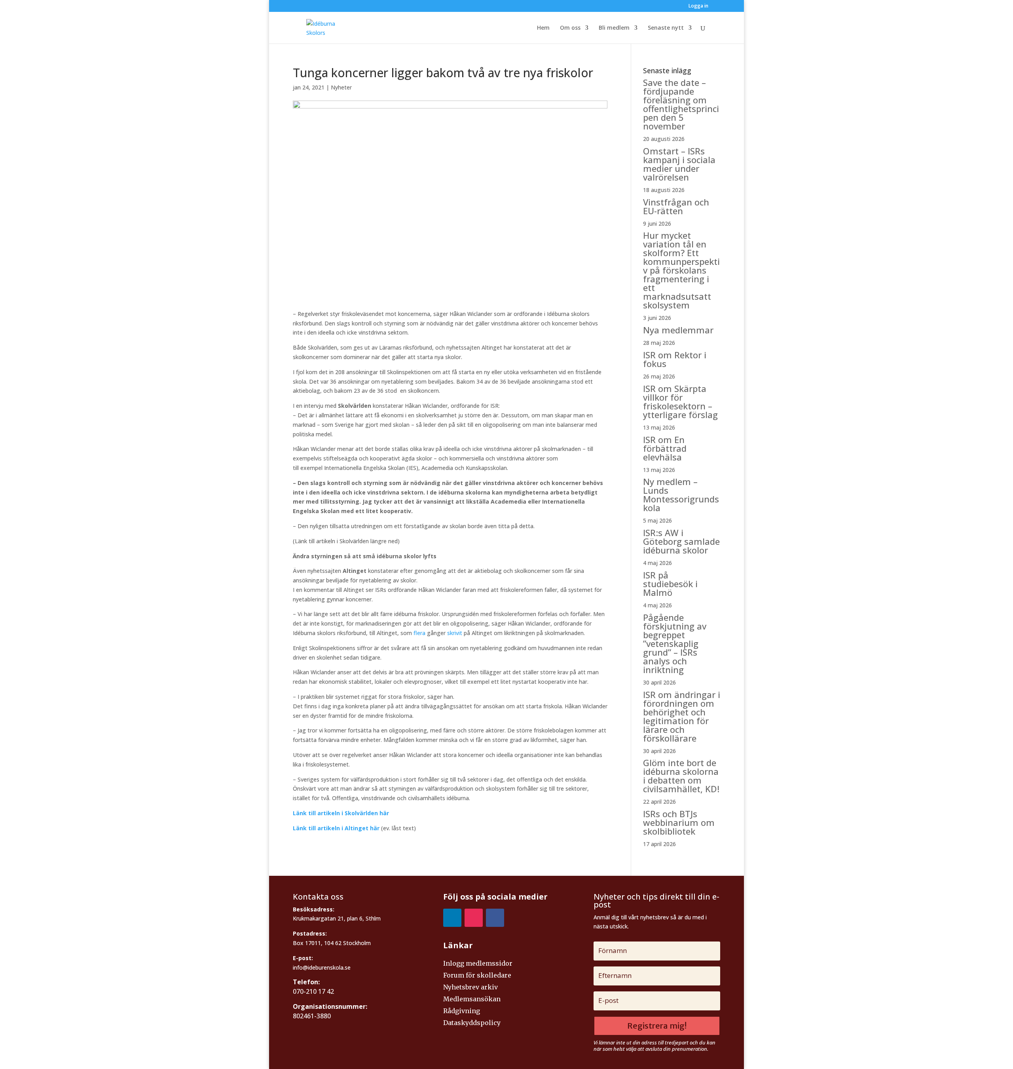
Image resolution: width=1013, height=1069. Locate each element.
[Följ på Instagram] (474, 918)
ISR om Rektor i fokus (674, 359)
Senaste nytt (666, 28)
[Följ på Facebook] (495, 918)
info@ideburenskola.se (322, 967)
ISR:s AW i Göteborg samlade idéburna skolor (681, 541)
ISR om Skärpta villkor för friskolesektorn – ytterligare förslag (680, 401)
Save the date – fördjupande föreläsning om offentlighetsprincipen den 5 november (681, 104)
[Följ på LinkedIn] (452, 918)
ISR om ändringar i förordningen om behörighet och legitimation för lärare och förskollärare (681, 716)
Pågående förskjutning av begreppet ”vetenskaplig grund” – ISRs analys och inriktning (674, 643)
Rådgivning (461, 1011)
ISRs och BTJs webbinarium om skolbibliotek (679, 822)
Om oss (570, 28)
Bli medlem (614, 28)
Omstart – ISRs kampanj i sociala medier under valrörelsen (679, 164)
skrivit (454, 633)
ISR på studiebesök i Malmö (670, 583)
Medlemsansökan (472, 999)
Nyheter (341, 87)
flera (419, 633)
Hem (543, 28)
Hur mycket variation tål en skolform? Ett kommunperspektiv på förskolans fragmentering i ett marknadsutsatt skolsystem (681, 270)
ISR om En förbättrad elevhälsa (665, 448)
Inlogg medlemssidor (477, 964)
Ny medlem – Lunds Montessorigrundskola (681, 495)
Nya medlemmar (678, 330)
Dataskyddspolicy (472, 1023)
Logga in (698, 6)
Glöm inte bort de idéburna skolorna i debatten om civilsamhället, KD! (681, 776)
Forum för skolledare (477, 975)
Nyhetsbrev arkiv (470, 987)
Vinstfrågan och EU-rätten (676, 206)
